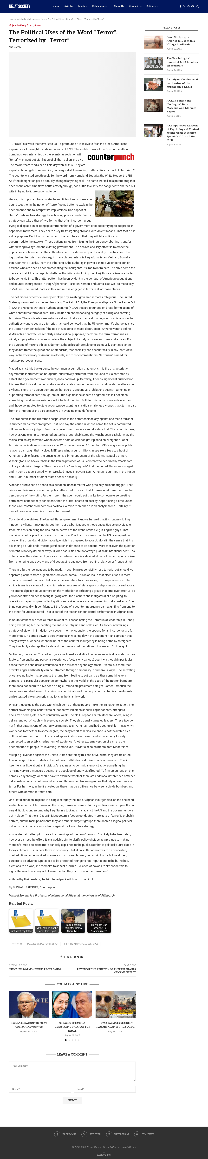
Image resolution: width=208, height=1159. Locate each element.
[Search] (197, 6)
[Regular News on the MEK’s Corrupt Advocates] (29, 1004)
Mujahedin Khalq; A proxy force (31, 19)
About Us (119, 6)
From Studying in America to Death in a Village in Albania (181, 41)
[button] (13, 1016)
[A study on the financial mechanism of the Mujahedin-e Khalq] (153, 84)
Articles (68, 6)
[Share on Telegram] (75, 956)
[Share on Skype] (78, 956)
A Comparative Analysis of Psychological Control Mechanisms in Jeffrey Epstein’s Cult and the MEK (183, 133)
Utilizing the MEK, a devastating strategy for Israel (72, 1027)
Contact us (135, 6)
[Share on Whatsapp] (71, 956)
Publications (99, 6)
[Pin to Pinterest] (68, 956)
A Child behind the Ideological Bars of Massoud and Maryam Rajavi (181, 106)
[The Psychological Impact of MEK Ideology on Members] (153, 63)
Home (56, 6)
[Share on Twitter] (64, 956)
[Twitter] (184, 6)
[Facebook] (181, 6)
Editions (151, 6)
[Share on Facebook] (61, 956)
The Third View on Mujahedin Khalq (81, 944)
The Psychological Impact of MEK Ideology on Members (182, 62)
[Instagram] (188, 6)
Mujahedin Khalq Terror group (42, 944)
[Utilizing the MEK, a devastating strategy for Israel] (72, 1004)
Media (81, 6)
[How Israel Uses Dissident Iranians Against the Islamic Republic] (116, 1004)
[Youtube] (192, 6)
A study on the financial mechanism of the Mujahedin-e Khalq (182, 83)
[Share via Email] (81, 956)
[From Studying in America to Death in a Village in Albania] (153, 42)
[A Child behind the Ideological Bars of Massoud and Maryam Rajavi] (153, 105)
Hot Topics (16, 944)
